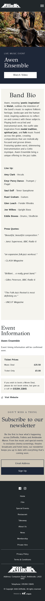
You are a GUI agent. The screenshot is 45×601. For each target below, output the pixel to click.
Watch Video (20, 75)
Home (22, 496)
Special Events (22, 508)
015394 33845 (20, 388)
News (22, 532)
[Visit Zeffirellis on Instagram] (25, 489)
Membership (22, 538)
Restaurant (22, 514)
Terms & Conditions (22, 559)
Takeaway (22, 520)
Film (22, 502)
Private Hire (22, 545)
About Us (22, 526)
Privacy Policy (23, 554)
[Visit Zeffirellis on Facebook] (20, 489)
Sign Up (22, 471)
